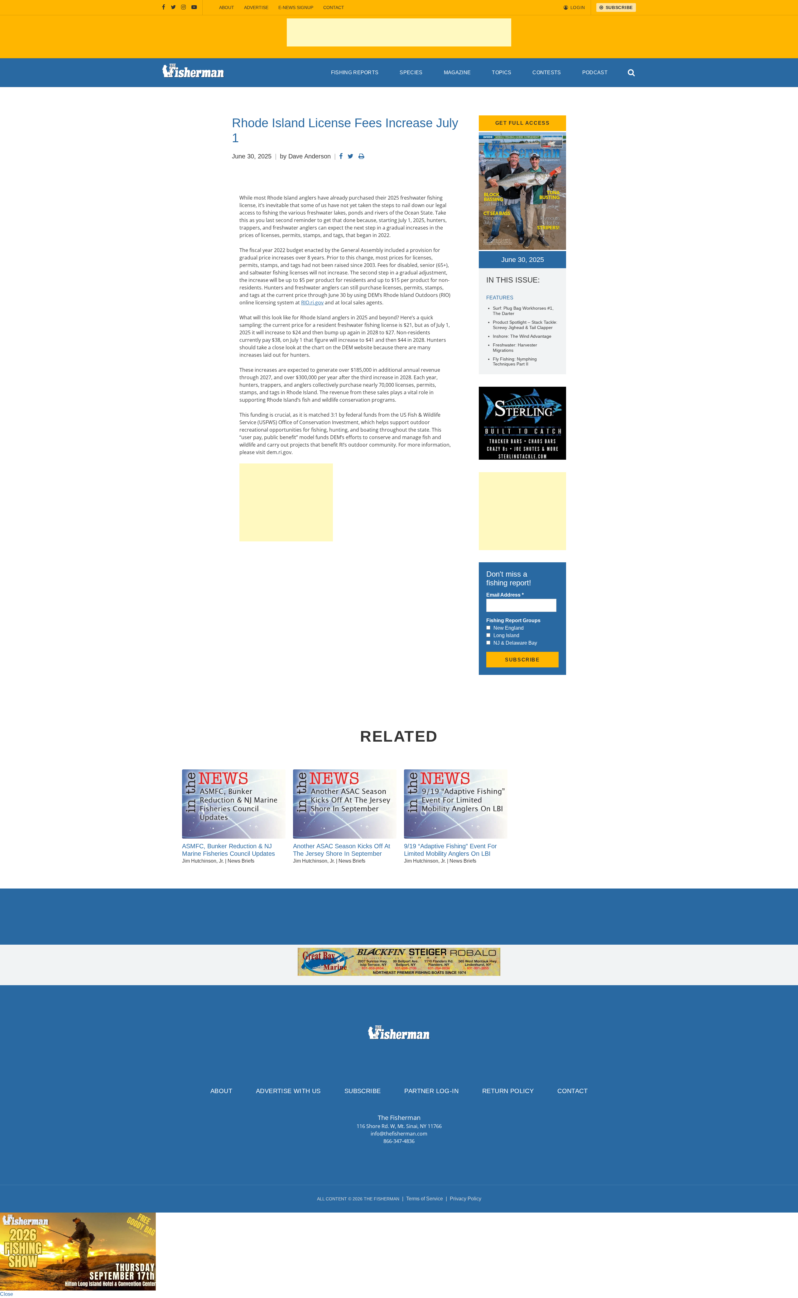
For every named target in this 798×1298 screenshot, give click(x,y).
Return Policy (508, 1090)
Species (411, 72)
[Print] (361, 156)
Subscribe (362, 1090)
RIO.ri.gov (312, 302)
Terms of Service (424, 1198)
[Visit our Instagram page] (183, 7)
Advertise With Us (288, 1090)
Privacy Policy (465, 1198)
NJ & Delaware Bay (515, 643)
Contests (546, 72)
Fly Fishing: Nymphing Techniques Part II (515, 361)
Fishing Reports (355, 72)
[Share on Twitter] (350, 156)
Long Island (506, 635)
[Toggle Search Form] (631, 72)
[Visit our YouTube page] (194, 7)
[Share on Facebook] (341, 156)
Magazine (457, 72)
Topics (501, 72)
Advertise (256, 7)
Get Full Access (522, 123)
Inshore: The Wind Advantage (522, 336)
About (226, 7)
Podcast (595, 72)
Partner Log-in (431, 1090)
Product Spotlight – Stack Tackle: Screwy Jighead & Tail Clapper (525, 325)
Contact (333, 7)
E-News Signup (295, 7)
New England (508, 628)
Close (6, 1294)
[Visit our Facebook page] (163, 7)
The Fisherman (193, 72)
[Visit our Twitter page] (173, 7)
